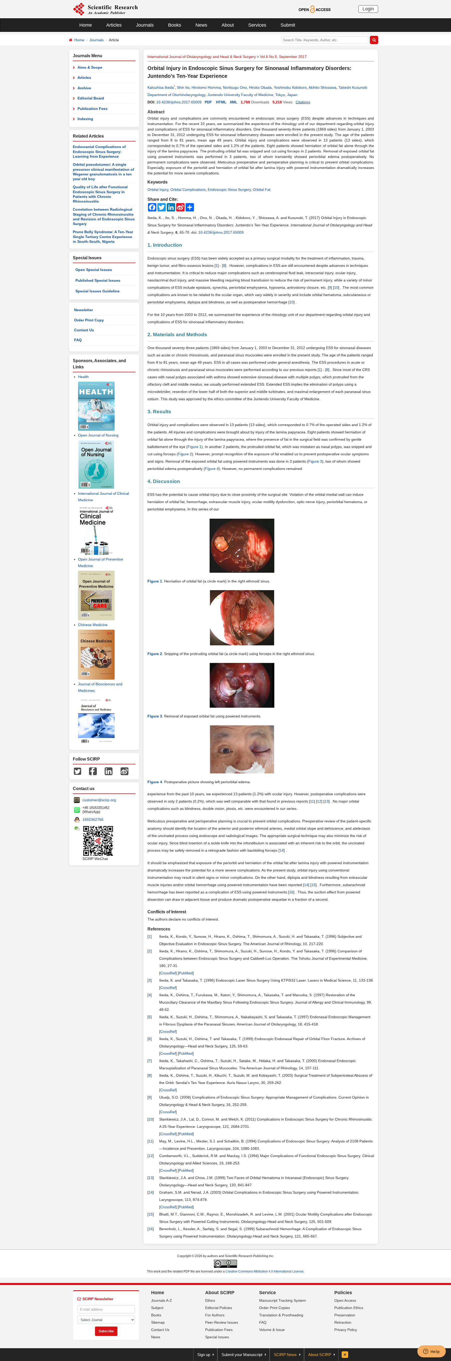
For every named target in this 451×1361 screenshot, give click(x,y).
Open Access (345, 1300)
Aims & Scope (90, 67)
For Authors (214, 1315)
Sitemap (158, 1322)
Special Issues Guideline (97, 291)
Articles (114, 25)
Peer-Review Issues (221, 1322)
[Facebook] (93, 771)
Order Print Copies (274, 1308)
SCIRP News (285, 1354)
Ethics (210, 1300)
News (201, 25)
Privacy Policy (345, 1330)
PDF (208, 102)
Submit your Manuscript (242, 1354)
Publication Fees (93, 109)
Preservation (344, 1315)
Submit (288, 25)
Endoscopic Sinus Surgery (229, 189)
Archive (84, 88)
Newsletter (83, 310)
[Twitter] (77, 771)
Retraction (342, 1322)
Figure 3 (315, 461)
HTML (221, 102)
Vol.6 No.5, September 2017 (283, 57)
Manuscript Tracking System (282, 1300)
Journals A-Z (161, 1300)
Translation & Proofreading (281, 1315)
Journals (145, 25)
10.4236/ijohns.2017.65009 (178, 102)
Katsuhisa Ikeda (160, 87)
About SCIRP (219, 1292)
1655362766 (92, 819)
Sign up (203, 1354)
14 (282, 850)
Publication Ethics (348, 1308)
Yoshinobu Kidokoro (290, 87)
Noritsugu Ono (235, 87)
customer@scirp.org (99, 800)
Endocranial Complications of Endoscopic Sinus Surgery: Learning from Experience (99, 151)
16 (291, 892)
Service (267, 1292)
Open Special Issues (93, 270)
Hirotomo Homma (206, 87)
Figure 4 (212, 469)
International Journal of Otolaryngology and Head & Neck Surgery (201, 57)
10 (336, 287)
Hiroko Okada (260, 87)
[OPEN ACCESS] (314, 9)
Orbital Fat (261, 189)
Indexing (85, 119)
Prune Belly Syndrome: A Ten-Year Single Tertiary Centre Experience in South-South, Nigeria (103, 237)
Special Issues (217, 1337)
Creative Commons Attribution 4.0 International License (264, 1271)
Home (85, 25)
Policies (343, 1292)
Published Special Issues (97, 280)
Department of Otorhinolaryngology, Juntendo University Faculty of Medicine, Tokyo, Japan (222, 95)
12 (319, 801)
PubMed (186, 973)
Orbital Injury (157, 189)
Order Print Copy (89, 320)
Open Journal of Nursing (98, 435)
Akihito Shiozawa (322, 87)
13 (326, 801)
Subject (157, 1308)
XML (234, 102)
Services (257, 25)
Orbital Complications (188, 189)
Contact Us (84, 330)
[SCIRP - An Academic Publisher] (105, 9)
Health (83, 377)
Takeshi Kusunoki (353, 87)
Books (174, 25)
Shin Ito (183, 87)
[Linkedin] (108, 771)
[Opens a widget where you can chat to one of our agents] (431, 1351)
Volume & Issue (272, 1330)
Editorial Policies (218, 1308)
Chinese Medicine (93, 625)
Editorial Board (91, 98)
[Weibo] (124, 771)
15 (313, 885)
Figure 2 (185, 454)
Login (368, 8)
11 (312, 801)
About (228, 25)
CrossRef (168, 973)
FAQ (78, 340)
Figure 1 (194, 447)
